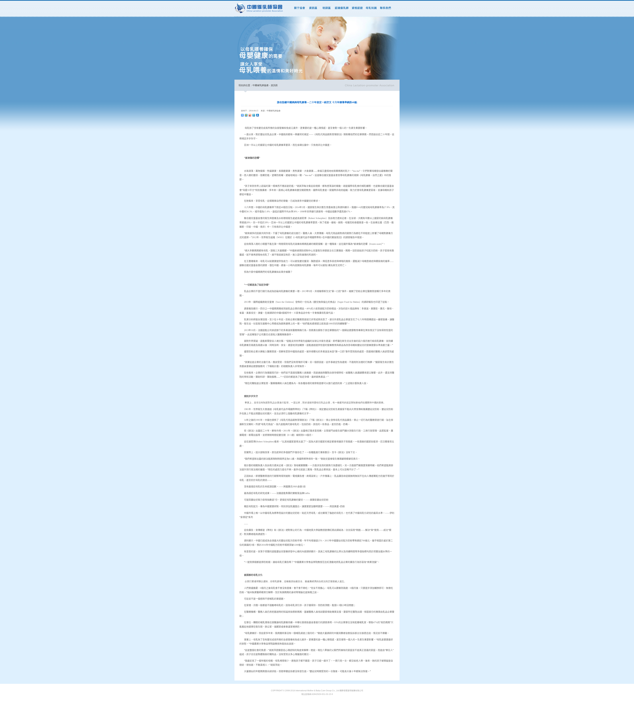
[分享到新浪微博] (250, 115)
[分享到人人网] (257, 115)
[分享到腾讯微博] (253, 115)
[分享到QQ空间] (246, 115)
